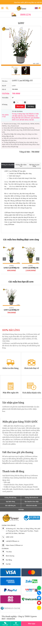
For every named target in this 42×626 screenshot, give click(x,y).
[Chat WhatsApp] (39, 588)
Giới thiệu (21, 509)
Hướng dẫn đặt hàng (10, 497)
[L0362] (11, 265)
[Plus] (25, 102)
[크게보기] (21, 46)
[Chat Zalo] (39, 598)
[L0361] (30, 265)
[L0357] (11, 307)
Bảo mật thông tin (10, 505)
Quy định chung (10, 501)
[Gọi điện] (39, 593)
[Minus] (14, 102)
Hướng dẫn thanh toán (31, 497)
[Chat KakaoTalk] (39, 608)
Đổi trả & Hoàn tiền (31, 505)
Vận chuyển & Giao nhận (32, 501)
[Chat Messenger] (39, 603)
